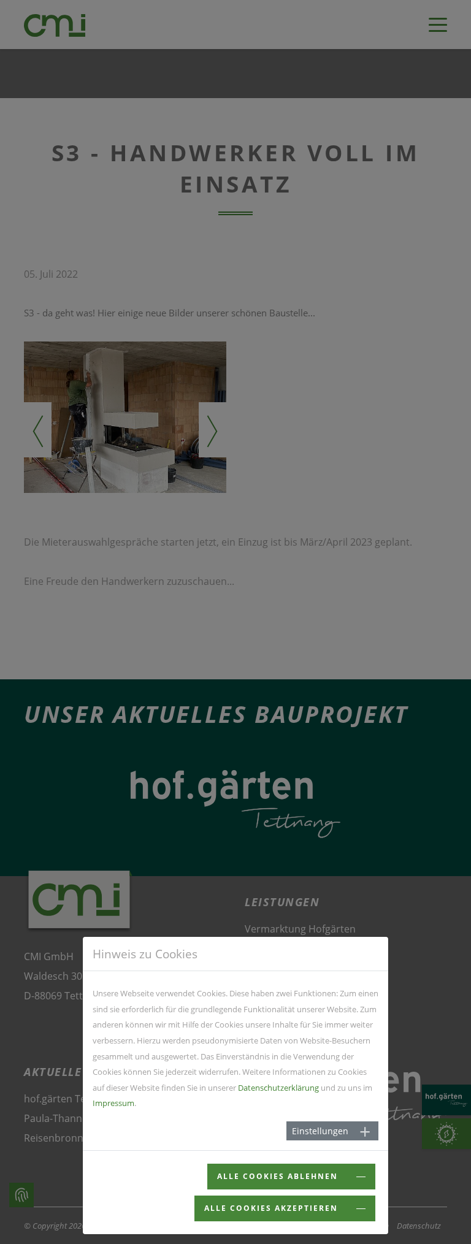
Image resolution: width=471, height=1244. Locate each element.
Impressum (113, 1103)
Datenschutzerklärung (278, 1087)
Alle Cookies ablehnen (279, 1176)
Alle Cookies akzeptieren (272, 1208)
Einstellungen (320, 1131)
